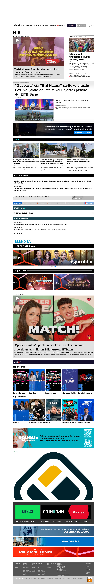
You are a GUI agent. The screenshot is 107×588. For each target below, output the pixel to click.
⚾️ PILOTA (25, 203)
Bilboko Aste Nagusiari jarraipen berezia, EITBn (79, 57)
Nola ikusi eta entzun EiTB (63, 574)
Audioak (49, 567)
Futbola (39, 564)
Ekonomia (34, 566)
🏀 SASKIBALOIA (41, 203)
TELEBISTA (22, 241)
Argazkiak (49, 566)
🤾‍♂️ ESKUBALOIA (61, 203)
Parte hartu (60, 569)
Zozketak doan (61, 567)
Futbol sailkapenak (41, 571)
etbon (22, 271)
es (93, 25)
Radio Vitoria (26, 567)
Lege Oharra (42, 578)
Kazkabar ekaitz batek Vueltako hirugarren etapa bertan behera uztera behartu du (40, 224)
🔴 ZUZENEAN (88, 203)
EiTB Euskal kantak (27, 571)
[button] (51, 266)
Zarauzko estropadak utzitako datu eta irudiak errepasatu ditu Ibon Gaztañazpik (39, 230)
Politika (33, 567)
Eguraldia (34, 571)
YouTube (88, 572)
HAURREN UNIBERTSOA (24, 521)
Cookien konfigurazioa (60, 578)
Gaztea (24, 568)
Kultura (33, 568)
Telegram (88, 569)
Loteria (59, 568)
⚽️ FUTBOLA (32, 203)
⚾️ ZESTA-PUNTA (51, 203)
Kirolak (35, 25)
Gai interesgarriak (62, 570)
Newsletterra (88, 563)
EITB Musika (26, 570)
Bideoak (16, 567)
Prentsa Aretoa (61, 575)
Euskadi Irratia (26, 564)
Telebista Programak (19, 566)
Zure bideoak (78, 198)
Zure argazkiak (79, 196)
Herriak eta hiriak (61, 571)
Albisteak (29, 25)
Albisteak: (34, 563)
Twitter (87, 566)
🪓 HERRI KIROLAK (71, 203)
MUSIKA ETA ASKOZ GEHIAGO (77, 521)
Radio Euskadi (26, 566)
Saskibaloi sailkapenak (42, 573)
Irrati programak (26, 573)
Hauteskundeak (61, 566)
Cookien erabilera (50, 578)
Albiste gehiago (21, 175)
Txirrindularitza (41, 566)
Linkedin (87, 570)
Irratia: (25, 563)
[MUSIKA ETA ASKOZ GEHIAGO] (78, 511)
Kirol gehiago (40, 570)
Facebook (88, 564)
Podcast (25, 574)
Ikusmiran (34, 570)
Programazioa (17, 564)
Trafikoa (59, 565)
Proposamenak (26, 246)
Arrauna (39, 568)
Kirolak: (40, 563)
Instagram (88, 567)
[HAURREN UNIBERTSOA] (27, 511)
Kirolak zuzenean (41, 574)
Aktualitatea (34, 564)
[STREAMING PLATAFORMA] (53, 511)
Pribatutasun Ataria (35, 578)
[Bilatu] (89, 26)
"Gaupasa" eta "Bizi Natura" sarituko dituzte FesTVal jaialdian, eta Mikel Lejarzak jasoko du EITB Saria (52, 90)
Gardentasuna (69, 578)
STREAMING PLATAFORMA (51, 521)
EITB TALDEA (81, 25)
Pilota (39, 567)
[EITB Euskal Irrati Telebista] (19, 25)
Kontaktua (75, 578)
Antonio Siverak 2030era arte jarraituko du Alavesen (31, 235)
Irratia (46, 25)
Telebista (41, 25)
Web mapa (80, 578)
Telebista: (17, 563)
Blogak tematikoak (62, 573)
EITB (16, 32)
